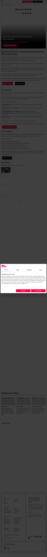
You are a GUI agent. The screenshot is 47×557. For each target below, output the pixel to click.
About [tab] (40, 269)
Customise (23, 290)
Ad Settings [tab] (29, 269)
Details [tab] (17, 269)
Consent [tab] (6, 269)
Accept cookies (38, 290)
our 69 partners (8, 276)
